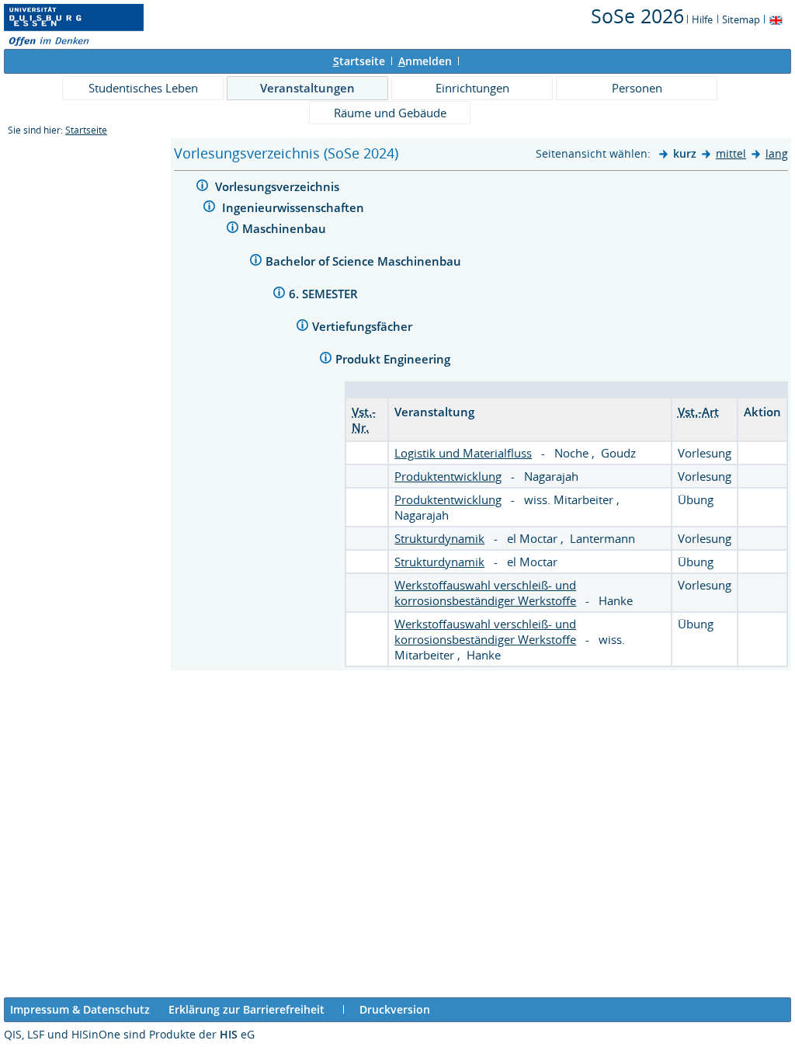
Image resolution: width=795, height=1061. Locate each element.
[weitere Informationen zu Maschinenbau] (232, 229)
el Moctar (534, 538)
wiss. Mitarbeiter (570, 499)
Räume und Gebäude (390, 112)
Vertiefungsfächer (363, 326)
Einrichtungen (472, 88)
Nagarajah (551, 476)
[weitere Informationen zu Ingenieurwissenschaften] (209, 208)
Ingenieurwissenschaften (294, 207)
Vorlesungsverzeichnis (278, 186)
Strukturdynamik (439, 538)
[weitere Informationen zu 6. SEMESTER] (279, 294)
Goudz (618, 453)
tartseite (359, 61)
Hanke (616, 600)
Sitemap (741, 19)
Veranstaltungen (307, 88)
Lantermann (602, 538)
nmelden (425, 61)
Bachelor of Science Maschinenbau (365, 261)
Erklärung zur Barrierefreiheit (246, 1009)
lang (776, 153)
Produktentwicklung (448, 476)
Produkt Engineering (394, 359)
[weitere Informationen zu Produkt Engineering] (325, 360)
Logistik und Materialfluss (463, 453)
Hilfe (702, 19)
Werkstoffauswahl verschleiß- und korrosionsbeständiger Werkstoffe (485, 592)
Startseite (86, 130)
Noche (573, 453)
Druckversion (394, 1009)
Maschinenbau (285, 228)
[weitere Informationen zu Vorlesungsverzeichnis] (202, 187)
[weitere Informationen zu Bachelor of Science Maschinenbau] (255, 262)
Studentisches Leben (143, 88)
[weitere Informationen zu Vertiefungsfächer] (302, 327)
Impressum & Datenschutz (80, 1009)
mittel (731, 153)
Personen (637, 88)
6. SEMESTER (325, 293)
